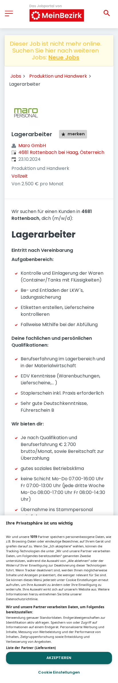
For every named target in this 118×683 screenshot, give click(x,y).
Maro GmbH (32, 145)
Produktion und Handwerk (58, 76)
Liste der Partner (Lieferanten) (31, 648)
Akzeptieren (58, 657)
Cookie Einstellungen (59, 672)
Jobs (15, 76)
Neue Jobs (63, 57)
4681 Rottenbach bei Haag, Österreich (61, 152)
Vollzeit (19, 176)
